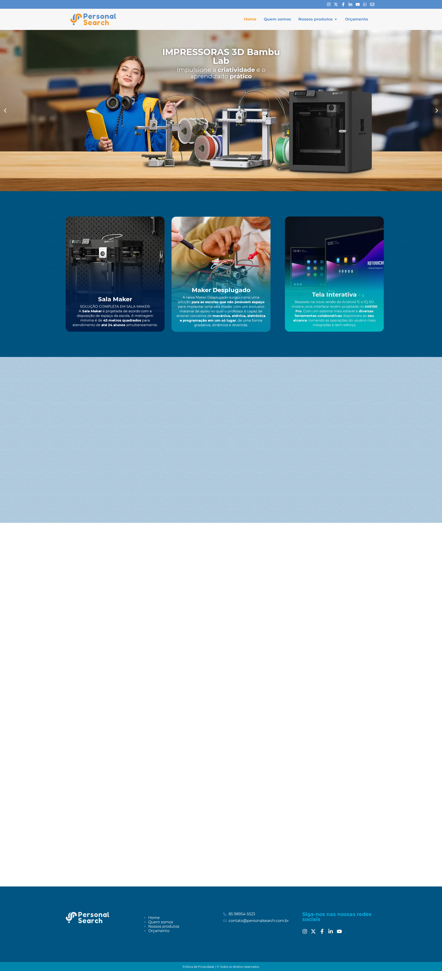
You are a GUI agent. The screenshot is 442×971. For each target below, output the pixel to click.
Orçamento (158, 931)
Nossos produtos (163, 926)
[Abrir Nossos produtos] (336, 19)
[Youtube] (359, 4)
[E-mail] (373, 4)
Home (154, 917)
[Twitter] (314, 931)
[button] (5, 110)
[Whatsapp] (366, 4)
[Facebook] (344, 4)
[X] (337, 4)
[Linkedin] (351, 4)
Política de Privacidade (198, 966)
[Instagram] (330, 4)
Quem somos (160, 922)
